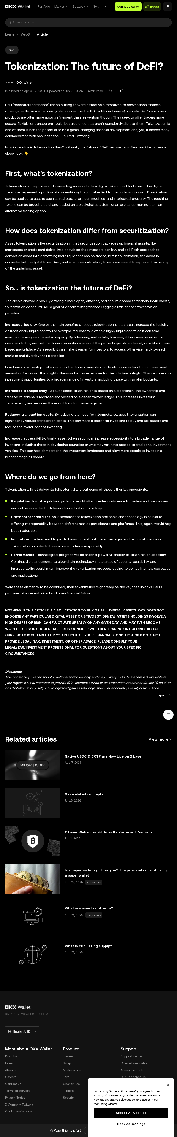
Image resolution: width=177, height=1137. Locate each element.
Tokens (68, 1056)
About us (11, 1070)
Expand (162, 695)
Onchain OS (71, 1084)
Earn (66, 1077)
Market (59, 6)
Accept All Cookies (131, 1112)
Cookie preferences (19, 1111)
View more (158, 739)
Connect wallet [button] (128, 6)
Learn (9, 34)
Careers (10, 1077)
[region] (131, 1107)
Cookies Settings (131, 1124)
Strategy (79, 6)
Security (69, 1097)
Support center (132, 1056)
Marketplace (72, 1070)
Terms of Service (17, 1090)
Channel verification (135, 1063)
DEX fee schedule (133, 1077)
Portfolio (44, 6)
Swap (97, 6)
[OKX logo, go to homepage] (18, 6)
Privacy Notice (15, 1097)
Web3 (25, 34)
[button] (9, 22)
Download (12, 1056)
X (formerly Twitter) (19, 1104)
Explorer (69, 1090)
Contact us (13, 1084)
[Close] (168, 1085)
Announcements (132, 1070)
